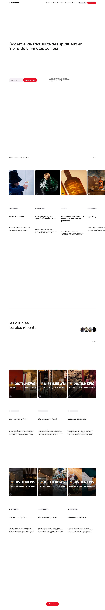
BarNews (73, 2)
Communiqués (60, 2)
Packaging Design (40, 208)
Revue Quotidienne (14, 410)
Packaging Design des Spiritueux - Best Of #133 (45, 217)
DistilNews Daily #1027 (18, 517)
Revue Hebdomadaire (13, 208)
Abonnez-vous (91, 2)
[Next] (95, 157)
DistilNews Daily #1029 (47, 419)
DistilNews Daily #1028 (77, 419)
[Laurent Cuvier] (90, 329)
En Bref (65, 208)
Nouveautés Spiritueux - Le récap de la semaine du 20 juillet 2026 (72, 218)
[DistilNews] (86, 329)
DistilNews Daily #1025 (77, 517)
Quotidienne (49, 2)
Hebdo (54, 2)
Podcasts (67, 2)
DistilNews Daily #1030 (18, 419)
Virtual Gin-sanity (16, 216)
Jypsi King (92, 216)
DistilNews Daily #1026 (47, 517)
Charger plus (52, 604)
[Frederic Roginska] (10, 193)
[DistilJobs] (94, 329)
